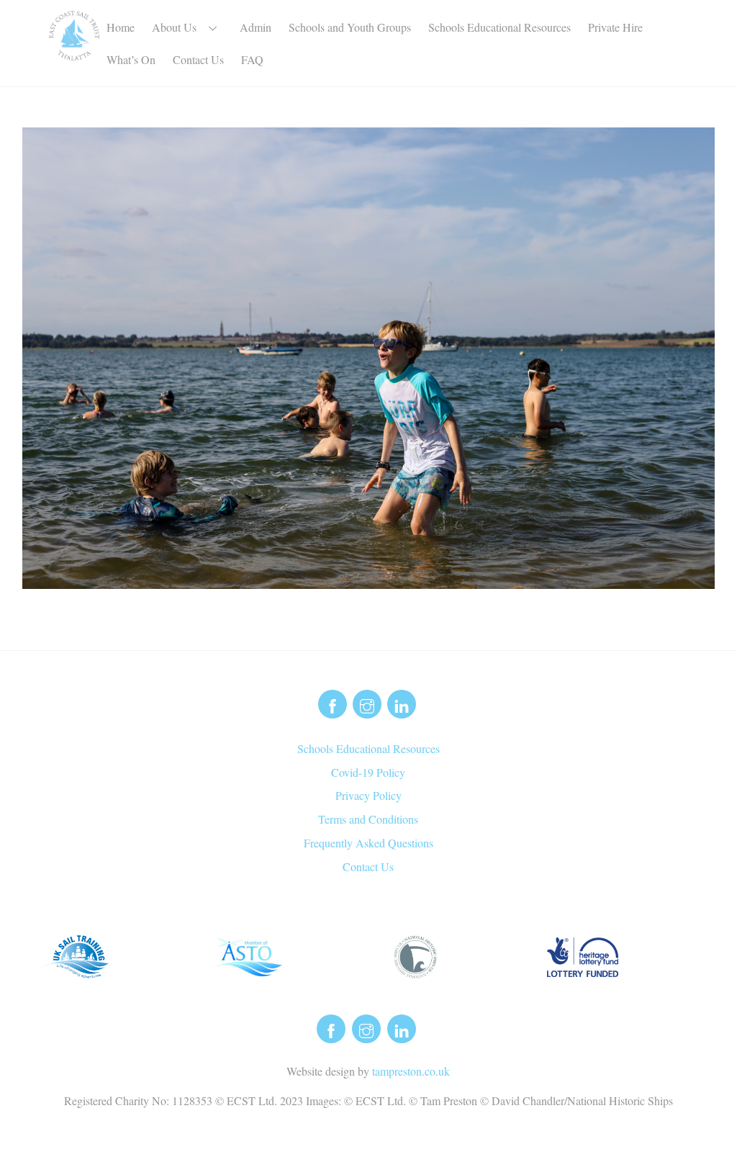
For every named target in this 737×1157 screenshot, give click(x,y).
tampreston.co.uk (411, 1071)
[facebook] (332, 701)
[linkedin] (401, 701)
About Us (174, 27)
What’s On (131, 59)
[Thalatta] (74, 52)
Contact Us (198, 59)
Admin (255, 27)
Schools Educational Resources (499, 27)
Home (121, 27)
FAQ (252, 59)
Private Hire (615, 27)
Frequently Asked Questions (368, 842)
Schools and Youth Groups (350, 27)
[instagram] (367, 701)
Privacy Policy (368, 795)
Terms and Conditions (368, 819)
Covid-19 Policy (368, 772)
